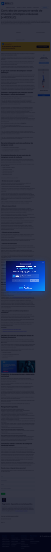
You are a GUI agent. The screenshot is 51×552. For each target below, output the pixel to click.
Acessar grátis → (34, 280)
